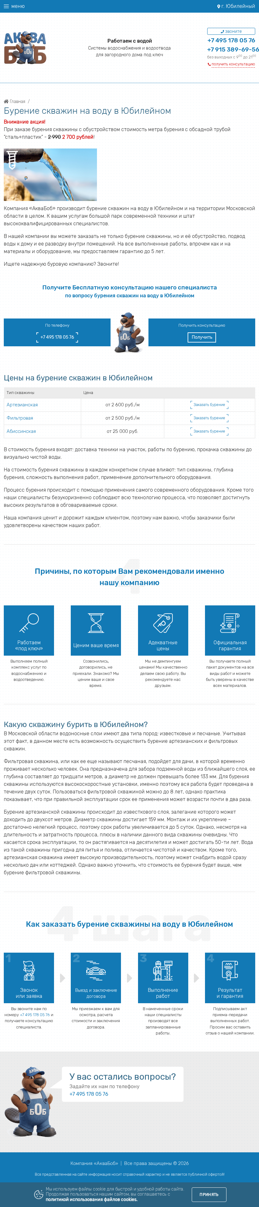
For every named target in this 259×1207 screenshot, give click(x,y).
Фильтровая (20, 418)
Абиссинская (21, 431)
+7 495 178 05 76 (231, 40)
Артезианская (22, 405)
